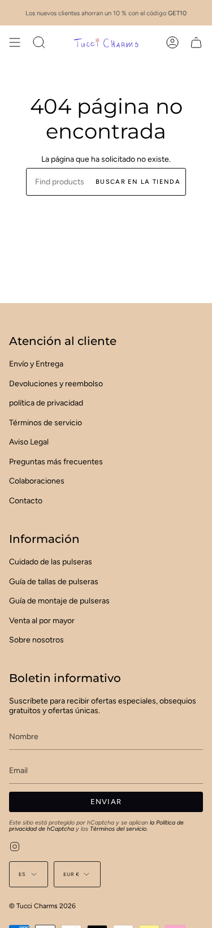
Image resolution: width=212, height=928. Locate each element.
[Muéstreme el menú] (14, 42)
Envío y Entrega (36, 364)
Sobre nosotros (36, 640)
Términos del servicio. (119, 828)
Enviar (106, 801)
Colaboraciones (36, 481)
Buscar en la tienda (138, 181)
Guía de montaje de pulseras (59, 601)
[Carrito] (196, 42)
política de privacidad (46, 403)
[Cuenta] (172, 42)
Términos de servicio (45, 423)
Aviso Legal (29, 442)
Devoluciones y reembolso (56, 384)
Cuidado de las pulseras (50, 562)
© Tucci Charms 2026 (42, 906)
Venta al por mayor (42, 620)
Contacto (25, 501)
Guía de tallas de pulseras (53, 581)
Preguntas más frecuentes (56, 462)
